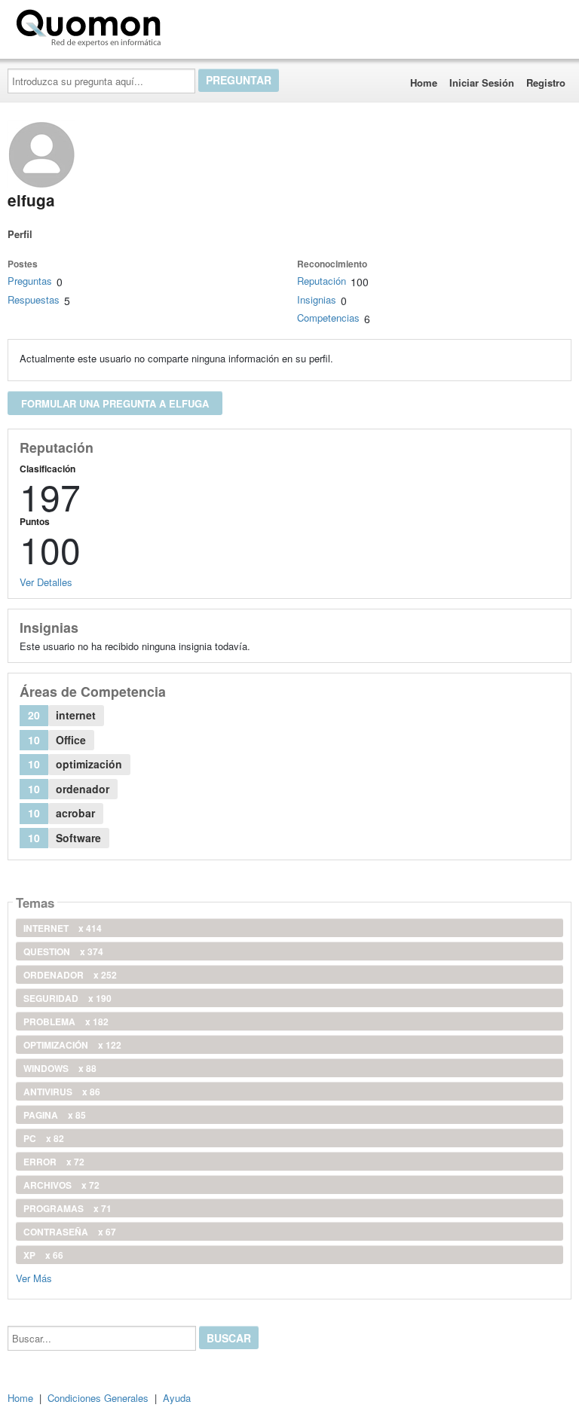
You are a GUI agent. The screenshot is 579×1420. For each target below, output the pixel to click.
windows (59, 1068)
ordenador (70, 975)
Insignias (316, 299)
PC (43, 1138)
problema (66, 1021)
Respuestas (34, 299)
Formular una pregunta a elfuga (115, 403)
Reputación (321, 280)
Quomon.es (214, 25)
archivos (61, 1185)
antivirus (61, 1091)
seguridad (67, 998)
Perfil (20, 234)
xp (43, 1255)
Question (63, 951)
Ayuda (177, 1398)
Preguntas (30, 280)
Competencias (328, 317)
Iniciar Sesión (481, 82)
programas (67, 1208)
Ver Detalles (46, 582)
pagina (54, 1115)
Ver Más (34, 1277)
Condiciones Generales (98, 1398)
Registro (545, 82)
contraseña (69, 1231)
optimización (72, 1045)
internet (62, 928)
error (53, 1161)
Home (423, 82)
